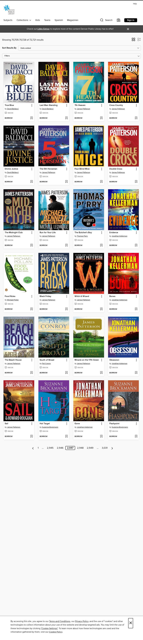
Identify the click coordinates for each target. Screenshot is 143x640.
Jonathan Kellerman (119, 236)
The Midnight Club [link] (14, 232)
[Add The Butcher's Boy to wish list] (101, 245)
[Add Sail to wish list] (31, 436)
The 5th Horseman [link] (48, 169)
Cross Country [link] (116, 105)
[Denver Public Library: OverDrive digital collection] (9, 9)
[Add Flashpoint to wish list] (136, 436)
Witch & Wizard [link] (82, 296)
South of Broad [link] (47, 360)
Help (135, 4)
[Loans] (119, 20)
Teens (47, 20)
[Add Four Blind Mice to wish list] (101, 182)
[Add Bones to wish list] (136, 309)
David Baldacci (13, 109)
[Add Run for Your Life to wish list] (66, 245)
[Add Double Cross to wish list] (136, 182)
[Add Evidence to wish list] (136, 245)
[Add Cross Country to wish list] (136, 118)
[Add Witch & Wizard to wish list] (101, 309)
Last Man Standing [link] (49, 105)
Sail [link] (6, 423)
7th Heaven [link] (80, 105)
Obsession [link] (114, 360)
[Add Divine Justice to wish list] (31, 182)
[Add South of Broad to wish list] (66, 373)
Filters (7, 56)
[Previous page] (33, 448)
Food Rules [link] (10, 296)
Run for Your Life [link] (48, 232)
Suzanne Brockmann (50, 427)
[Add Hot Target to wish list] (66, 436)
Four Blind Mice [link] (82, 169)
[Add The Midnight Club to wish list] (31, 245)
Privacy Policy (81, 621)
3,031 (105, 448)
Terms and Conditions (59, 621)
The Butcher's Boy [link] (83, 232)
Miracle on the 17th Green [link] (87, 360)
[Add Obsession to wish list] (136, 373)
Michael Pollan (13, 300)
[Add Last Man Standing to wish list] (66, 118)
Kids (37, 20)
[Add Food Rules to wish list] (31, 309)
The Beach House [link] (13, 360)
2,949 (90, 448)
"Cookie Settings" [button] (49, 628)
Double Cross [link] (115, 169)
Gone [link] (77, 423)
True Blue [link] (9, 105)
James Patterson (83, 109)
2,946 (60, 448)
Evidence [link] (113, 232)
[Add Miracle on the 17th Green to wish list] (101, 373)
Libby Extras (43, 28)
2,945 (50, 448)
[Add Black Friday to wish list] (66, 309)
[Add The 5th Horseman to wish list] (66, 182)
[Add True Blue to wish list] (31, 118)
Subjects (7, 20)
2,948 (80, 448)
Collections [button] (23, 20)
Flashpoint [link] (114, 423)
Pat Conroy (46, 363)
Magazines (72, 20)
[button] (106, 20)
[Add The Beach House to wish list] (31, 373)
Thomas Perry (82, 236)
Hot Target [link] (45, 423)
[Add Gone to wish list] (101, 436)
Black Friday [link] (45, 296)
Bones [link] (112, 296)
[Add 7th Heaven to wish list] (101, 118)
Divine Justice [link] (11, 169)
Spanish (59, 20)
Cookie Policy (55, 632)
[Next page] (112, 448)
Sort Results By (9, 48)
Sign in (130, 20)
